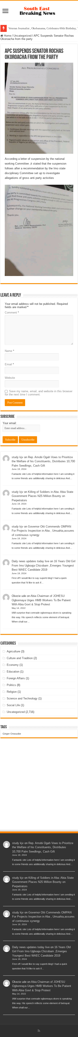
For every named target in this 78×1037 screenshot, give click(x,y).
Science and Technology (22, 698)
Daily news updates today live (30, 561)
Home (7, 35)
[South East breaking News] (39, 10)
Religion (12, 691)
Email (9, 364)
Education (13, 671)
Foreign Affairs (16, 678)
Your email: (10, 423)
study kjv (17, 457)
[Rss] (39, 1030)
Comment (12, 312)
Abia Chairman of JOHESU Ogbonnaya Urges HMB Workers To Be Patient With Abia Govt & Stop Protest (41, 600)
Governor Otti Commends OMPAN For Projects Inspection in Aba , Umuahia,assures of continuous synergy (43, 531)
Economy (13, 664)
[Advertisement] (39, 788)
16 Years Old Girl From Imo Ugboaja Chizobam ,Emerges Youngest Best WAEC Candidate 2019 (43, 565)
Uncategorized (22, 35)
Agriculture (13, 651)
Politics (11, 685)
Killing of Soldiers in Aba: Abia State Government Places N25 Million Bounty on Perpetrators (42, 496)
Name (9, 351)
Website (10, 377)
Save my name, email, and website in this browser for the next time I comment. (38, 393)
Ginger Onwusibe (12, 733)
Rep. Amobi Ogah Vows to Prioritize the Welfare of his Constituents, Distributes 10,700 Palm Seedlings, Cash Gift (43, 461)
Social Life (13, 705)
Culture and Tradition (20, 658)
